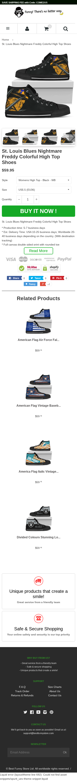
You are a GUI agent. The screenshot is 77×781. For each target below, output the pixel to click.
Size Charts (54, 686)
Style (5, 180)
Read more (38, 251)
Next (72, 137)
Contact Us (54, 695)
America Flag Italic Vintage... (38, 471)
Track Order (22, 691)
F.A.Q (22, 686)
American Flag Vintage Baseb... (38, 405)
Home (5, 39)
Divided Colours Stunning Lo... (38, 537)
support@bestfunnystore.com (38, 733)
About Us (54, 691)
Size (4, 189)
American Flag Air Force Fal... (38, 339)
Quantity (7, 199)
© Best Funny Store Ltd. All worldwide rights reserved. (38, 768)
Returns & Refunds (22, 695)
